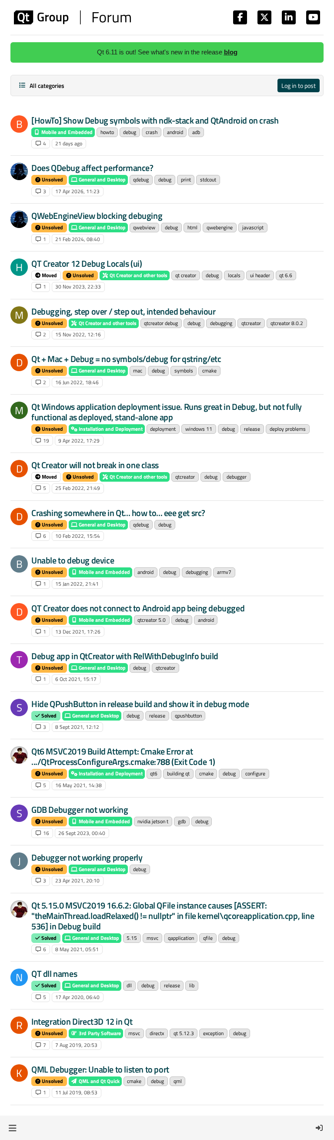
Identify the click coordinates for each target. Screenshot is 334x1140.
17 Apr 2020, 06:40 (77, 997)
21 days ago (68, 143)
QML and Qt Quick (98, 1081)
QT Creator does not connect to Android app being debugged (137, 608)
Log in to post (298, 85)
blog (230, 52)
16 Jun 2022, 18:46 (77, 382)
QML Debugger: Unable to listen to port (100, 1069)
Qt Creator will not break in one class (95, 465)
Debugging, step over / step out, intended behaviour (123, 311)
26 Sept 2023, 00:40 (81, 833)
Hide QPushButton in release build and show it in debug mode (140, 704)
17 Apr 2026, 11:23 (77, 191)
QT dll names (54, 973)
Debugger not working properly (86, 857)
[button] (12, 1128)
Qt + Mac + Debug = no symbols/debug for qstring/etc (126, 358)
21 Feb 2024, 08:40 (77, 239)
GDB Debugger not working (79, 809)
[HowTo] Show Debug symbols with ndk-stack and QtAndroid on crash (154, 120)
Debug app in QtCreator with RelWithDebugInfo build (124, 656)
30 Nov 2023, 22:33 (78, 286)
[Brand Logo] (72, 17)
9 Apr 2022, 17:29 (79, 440)
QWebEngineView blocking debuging (96, 215)
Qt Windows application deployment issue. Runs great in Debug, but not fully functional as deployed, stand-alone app (166, 412)
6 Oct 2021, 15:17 (76, 679)
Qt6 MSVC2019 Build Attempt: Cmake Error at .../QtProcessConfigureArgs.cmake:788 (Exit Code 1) (123, 756)
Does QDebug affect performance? (92, 167)
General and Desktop (101, 179)
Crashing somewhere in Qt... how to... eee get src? (118, 513)
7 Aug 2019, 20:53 (76, 1045)
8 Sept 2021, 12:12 (77, 727)
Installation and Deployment (110, 429)
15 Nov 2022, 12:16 (78, 334)
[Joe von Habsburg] (19, 171)
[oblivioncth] (19, 755)
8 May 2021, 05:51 (77, 949)
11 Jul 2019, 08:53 (76, 1092)
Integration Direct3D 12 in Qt (81, 1021)
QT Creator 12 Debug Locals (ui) (86, 263)
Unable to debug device (72, 560)
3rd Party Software (99, 1033)
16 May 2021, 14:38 (78, 785)
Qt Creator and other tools (137, 275)
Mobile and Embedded (66, 132)
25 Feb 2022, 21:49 (77, 488)
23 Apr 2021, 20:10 (77, 880)
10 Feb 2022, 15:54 (77, 536)
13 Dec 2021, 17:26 (77, 631)
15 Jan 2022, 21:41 (77, 584)
